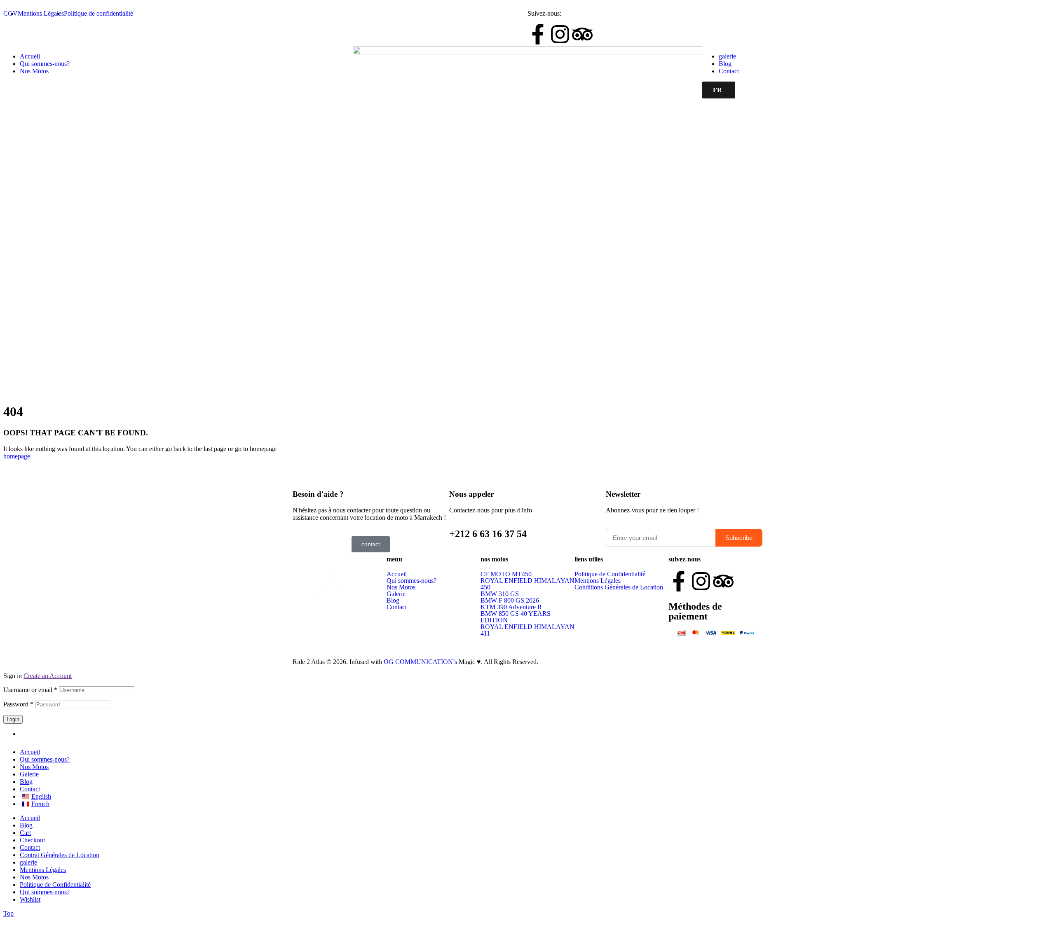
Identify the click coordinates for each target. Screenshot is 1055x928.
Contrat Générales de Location (59, 854)
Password (18, 704)
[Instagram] (560, 34)
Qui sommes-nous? (411, 580)
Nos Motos (401, 587)
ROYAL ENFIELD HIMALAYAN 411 (527, 630)
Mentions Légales (597, 580)
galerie (28, 862)
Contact (397, 607)
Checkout (32, 840)
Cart (25, 832)
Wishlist (30, 899)
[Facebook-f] (538, 34)
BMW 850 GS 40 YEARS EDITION (516, 617)
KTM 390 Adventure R (511, 607)
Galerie (396, 594)
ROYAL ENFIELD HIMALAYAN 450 (527, 584)
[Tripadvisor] (582, 34)
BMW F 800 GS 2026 (510, 600)
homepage (16, 456)
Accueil (397, 574)
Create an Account (47, 675)
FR (717, 90)
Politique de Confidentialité (609, 574)
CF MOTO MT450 (506, 574)
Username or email (30, 689)
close (9, 920)
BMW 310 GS (500, 594)
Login (13, 719)
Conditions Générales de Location (618, 587)
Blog (393, 600)
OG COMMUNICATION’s (421, 661)
